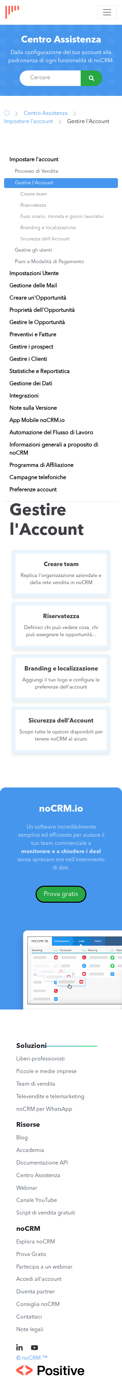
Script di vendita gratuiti (45, 1213)
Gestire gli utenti (33, 250)
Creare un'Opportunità (37, 298)
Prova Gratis (31, 1254)
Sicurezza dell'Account (44, 239)
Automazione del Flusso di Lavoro (51, 433)
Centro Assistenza (61, 40)
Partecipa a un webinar (44, 1267)
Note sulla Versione (33, 408)
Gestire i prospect (31, 347)
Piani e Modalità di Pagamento (49, 262)
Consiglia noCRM (38, 1304)
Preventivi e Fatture (32, 335)
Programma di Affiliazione (41, 465)
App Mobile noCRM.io (37, 420)
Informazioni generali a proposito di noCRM (53, 449)
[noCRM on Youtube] (34, 1348)
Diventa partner (35, 1292)
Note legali (29, 1329)
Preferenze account (33, 490)
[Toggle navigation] (107, 12)
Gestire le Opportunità (37, 322)
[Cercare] (91, 78)
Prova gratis (61, 894)
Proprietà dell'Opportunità (42, 310)
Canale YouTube (36, 1200)
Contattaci (29, 1317)
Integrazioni (24, 396)
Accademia (30, 1150)
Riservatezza (33, 205)
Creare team (33, 194)
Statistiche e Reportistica (39, 371)
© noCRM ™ (31, 1358)
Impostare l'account (28, 121)
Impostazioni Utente (34, 273)
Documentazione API (42, 1163)
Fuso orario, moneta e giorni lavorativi (62, 216)
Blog (22, 1138)
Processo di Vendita (36, 171)
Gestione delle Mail (33, 286)
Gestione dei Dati (30, 384)
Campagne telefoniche (37, 477)
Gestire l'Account (34, 183)
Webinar (26, 1188)
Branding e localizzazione (48, 227)
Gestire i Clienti (28, 359)
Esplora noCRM (35, 1242)
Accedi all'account (38, 1279)
